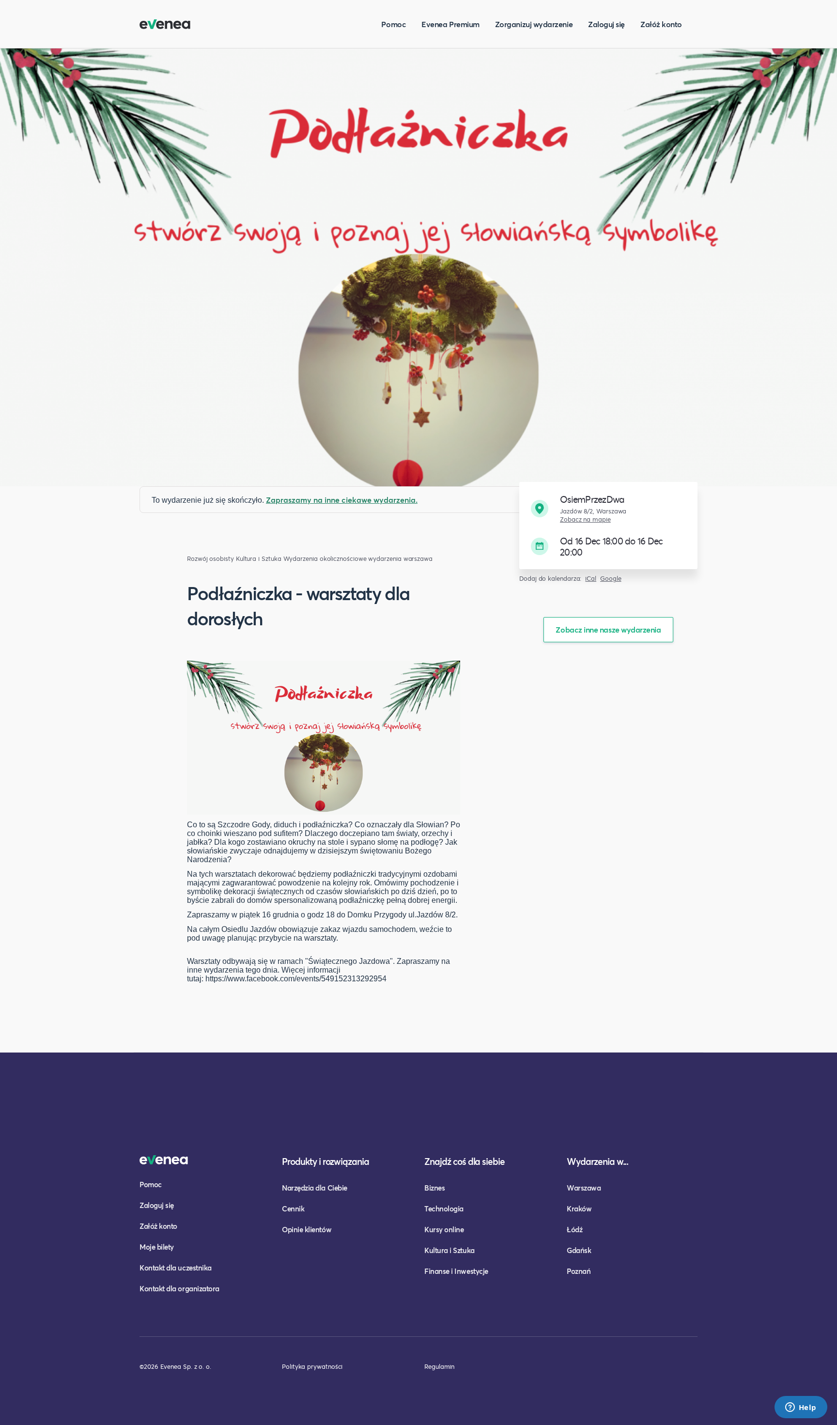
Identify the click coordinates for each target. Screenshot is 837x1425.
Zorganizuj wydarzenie (534, 24)
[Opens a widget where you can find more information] (800, 1408)
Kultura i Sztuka (258, 558)
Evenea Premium (450, 24)
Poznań (578, 1271)
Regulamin (439, 1366)
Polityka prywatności (312, 1366)
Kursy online (444, 1229)
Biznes (434, 1188)
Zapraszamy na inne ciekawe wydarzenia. (342, 500)
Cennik (293, 1208)
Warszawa (584, 1188)
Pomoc (393, 24)
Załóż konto (661, 24)
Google (610, 578)
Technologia (444, 1208)
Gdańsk (579, 1250)
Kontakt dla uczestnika (176, 1267)
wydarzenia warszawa (400, 558)
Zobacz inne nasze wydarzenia (608, 629)
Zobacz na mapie (585, 519)
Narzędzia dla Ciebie (314, 1188)
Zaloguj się (606, 24)
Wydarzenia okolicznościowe (325, 558)
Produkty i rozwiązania (325, 1161)
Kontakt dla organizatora (179, 1288)
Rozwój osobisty (210, 558)
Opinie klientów (306, 1229)
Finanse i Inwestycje (456, 1271)
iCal (590, 578)
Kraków (579, 1208)
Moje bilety (157, 1247)
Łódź (574, 1229)
